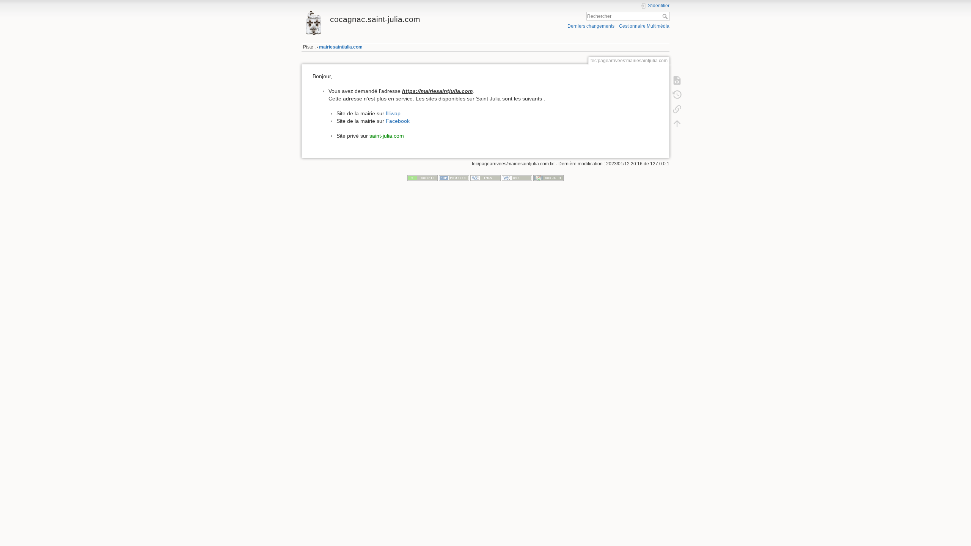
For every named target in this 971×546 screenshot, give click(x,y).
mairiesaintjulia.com (341, 47)
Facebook (398, 121)
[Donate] (422, 177)
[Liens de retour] (677, 109)
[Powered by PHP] (454, 177)
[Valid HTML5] (485, 177)
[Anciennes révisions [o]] (677, 95)
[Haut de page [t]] (677, 123)
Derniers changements (590, 26)
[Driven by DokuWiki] (548, 177)
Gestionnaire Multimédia (644, 26)
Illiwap (393, 113)
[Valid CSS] (517, 177)
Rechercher (665, 16)
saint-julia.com (386, 136)
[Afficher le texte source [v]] (677, 80)
